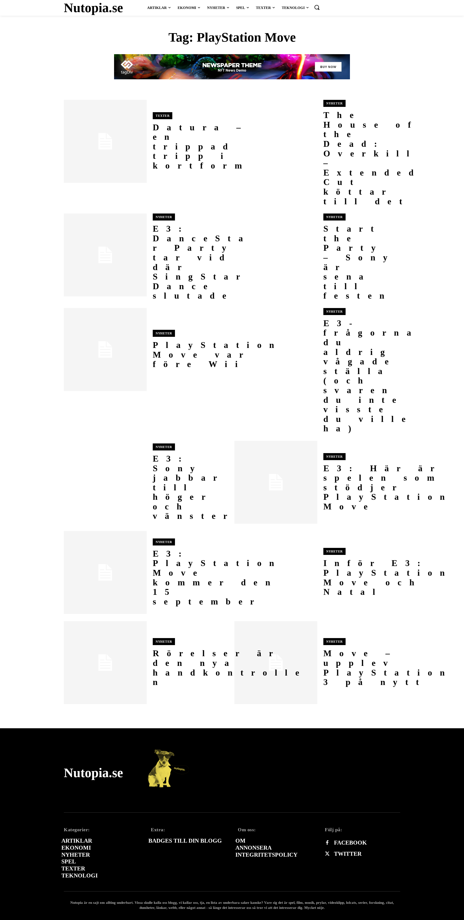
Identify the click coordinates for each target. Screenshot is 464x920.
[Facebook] (327, 843)
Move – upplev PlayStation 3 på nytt (387, 667)
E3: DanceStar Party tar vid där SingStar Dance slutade (202, 262)
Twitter (348, 854)
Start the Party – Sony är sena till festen (359, 262)
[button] (317, 7)
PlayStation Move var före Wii (217, 354)
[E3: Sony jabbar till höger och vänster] (105, 482)
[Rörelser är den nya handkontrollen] (105, 662)
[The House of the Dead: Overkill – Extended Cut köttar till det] (275, 141)
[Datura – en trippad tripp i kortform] (105, 141)
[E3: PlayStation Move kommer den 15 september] (105, 572)
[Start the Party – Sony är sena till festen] (275, 254)
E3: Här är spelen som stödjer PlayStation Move (387, 487)
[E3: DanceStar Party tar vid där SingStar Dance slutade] (105, 254)
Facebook (350, 842)
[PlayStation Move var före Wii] (105, 349)
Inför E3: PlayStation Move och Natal (387, 577)
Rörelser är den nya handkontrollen (230, 667)
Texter (162, 116)
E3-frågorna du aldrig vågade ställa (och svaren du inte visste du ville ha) (371, 376)
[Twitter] (327, 854)
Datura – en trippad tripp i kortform (201, 146)
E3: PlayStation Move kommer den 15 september (217, 577)
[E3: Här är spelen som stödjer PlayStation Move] (275, 482)
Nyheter (334, 103)
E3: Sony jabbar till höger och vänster (194, 487)
